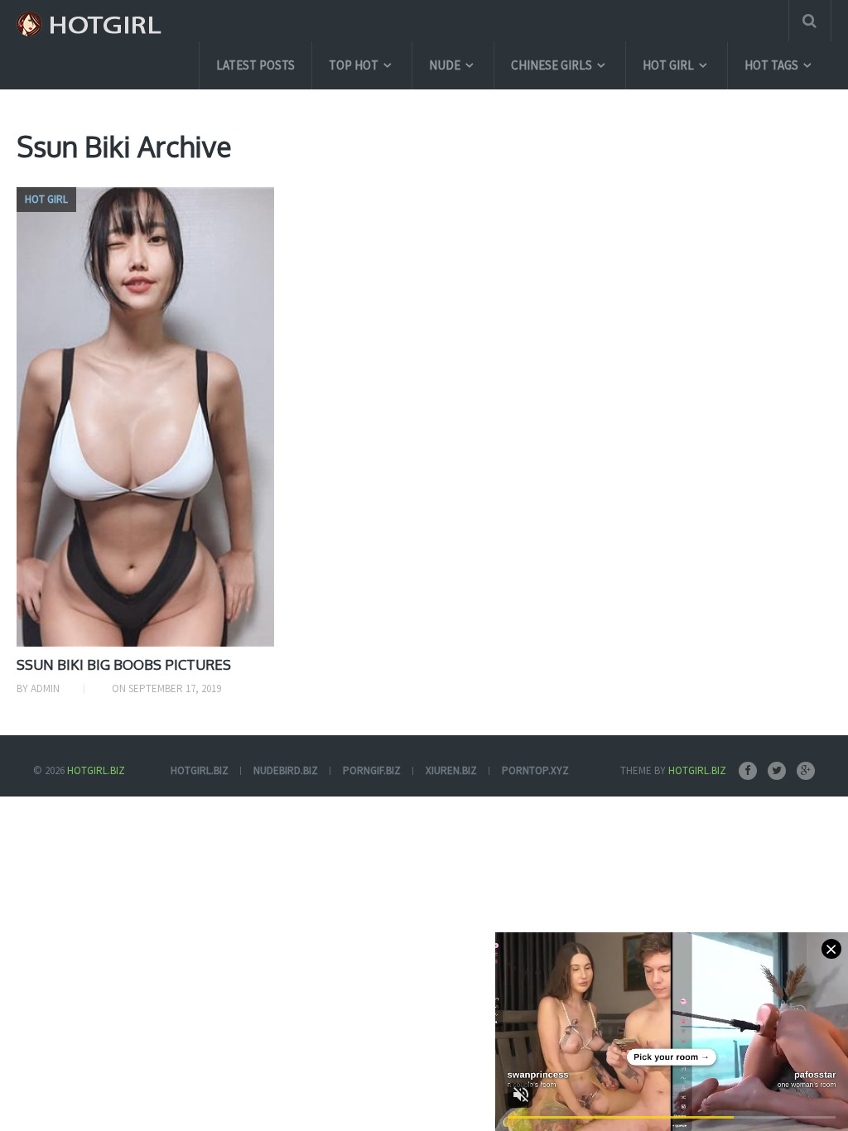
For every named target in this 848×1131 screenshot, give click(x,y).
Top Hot (353, 65)
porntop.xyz (535, 770)
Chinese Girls (551, 65)
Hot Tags (771, 65)
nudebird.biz (285, 770)
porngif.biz (372, 770)
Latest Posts (255, 65)
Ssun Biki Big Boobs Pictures (124, 664)
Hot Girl (668, 65)
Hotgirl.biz (96, 770)
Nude (444, 65)
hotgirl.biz (200, 770)
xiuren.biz (451, 770)
